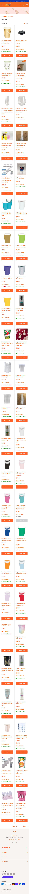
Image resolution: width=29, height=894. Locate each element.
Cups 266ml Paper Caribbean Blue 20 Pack (6, 213)
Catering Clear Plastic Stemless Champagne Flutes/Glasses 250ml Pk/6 (7, 111)
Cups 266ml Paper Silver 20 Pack (20, 277)
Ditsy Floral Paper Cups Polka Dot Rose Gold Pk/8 (6, 737)
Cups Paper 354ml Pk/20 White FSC (6, 625)
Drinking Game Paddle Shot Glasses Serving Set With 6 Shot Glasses (21, 738)
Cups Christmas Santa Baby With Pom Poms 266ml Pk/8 (21, 343)
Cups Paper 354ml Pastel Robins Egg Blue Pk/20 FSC (20, 507)
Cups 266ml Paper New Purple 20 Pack (6, 277)
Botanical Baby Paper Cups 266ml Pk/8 (6, 74)
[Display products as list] (27, 23)
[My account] (23, 5)
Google (18, 839)
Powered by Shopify (5, 890)
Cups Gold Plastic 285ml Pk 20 (6, 439)
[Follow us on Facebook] (2, 874)
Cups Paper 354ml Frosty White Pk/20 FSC (21, 440)
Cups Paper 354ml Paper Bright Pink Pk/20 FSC (6, 507)
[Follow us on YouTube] (11, 874)
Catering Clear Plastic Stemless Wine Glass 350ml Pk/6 (21, 110)
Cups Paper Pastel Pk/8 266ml (20, 637)
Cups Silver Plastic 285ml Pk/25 (20, 669)
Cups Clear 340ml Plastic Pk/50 (6, 407)
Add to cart (7, 55)
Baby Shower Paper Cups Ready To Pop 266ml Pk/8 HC (6, 42)
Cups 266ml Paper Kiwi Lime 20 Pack (20, 246)
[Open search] (20, 5)
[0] (26, 5)
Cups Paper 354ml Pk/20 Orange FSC (6, 572)
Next (24, 826)
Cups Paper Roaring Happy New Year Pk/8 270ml (7, 670)
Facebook (11, 839)
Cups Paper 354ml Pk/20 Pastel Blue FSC (21, 572)
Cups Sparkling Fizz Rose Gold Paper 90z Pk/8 (6, 703)
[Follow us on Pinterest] (8, 874)
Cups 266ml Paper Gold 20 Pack (6, 246)
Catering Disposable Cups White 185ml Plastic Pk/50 (21, 145)
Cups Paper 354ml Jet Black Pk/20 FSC (7, 472)
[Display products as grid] (24, 23)
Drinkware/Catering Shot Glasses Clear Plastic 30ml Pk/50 (6, 772)
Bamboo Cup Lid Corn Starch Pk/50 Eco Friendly (21, 42)
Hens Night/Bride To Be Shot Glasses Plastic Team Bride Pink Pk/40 (21, 806)
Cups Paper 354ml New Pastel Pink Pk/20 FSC (20, 473)
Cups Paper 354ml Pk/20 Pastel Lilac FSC (6, 605)
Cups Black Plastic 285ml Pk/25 (20, 309)
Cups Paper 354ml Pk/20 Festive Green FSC (21, 540)
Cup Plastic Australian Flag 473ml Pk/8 (21, 177)
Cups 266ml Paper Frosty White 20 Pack (21, 212)
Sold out (22, 520)
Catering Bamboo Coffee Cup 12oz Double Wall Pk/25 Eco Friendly (20, 76)
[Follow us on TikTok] (14, 874)
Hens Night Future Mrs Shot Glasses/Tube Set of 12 (7, 805)
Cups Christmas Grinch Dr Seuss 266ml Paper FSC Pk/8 (7, 343)
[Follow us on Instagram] (5, 874)
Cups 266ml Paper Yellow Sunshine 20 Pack (6, 310)
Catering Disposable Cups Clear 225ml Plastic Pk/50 (6, 145)
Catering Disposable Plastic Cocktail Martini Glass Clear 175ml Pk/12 (6, 179)
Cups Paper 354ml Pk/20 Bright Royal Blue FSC (6, 540)
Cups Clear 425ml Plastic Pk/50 (20, 407)
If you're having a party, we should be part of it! (14, 1)
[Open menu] (2, 4)
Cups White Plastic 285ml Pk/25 (21, 702)
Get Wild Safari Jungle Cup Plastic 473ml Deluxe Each (21, 772)
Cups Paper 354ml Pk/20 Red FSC (20, 604)
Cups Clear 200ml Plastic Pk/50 (6, 376)
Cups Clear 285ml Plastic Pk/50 (20, 376)
